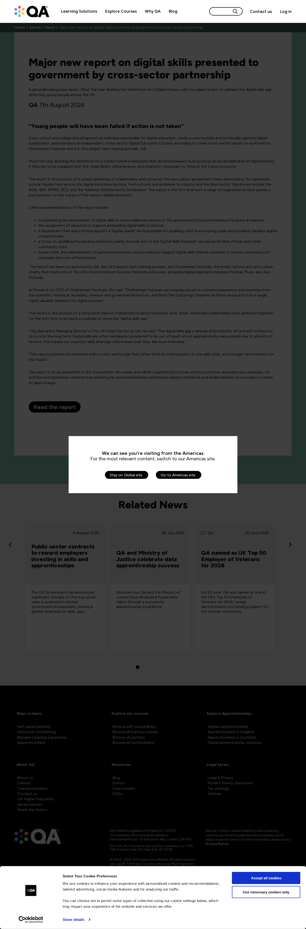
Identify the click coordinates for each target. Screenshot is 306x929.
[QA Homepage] (31, 11)
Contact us (261, 11)
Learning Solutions (79, 11)
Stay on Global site (126, 475)
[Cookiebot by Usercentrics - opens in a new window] (31, 919)
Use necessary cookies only (266, 892)
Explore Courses (121, 11)
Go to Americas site (178, 475)
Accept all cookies (266, 878)
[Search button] (235, 11)
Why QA (153, 11)
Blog (173, 11)
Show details (73, 920)
